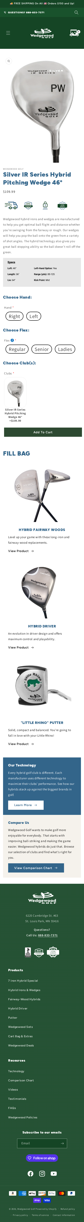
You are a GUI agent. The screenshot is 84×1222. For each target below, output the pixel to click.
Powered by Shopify (46, 1208)
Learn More (23, 805)
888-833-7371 (48, 935)
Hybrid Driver (18, 1008)
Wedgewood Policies (23, 1117)
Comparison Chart (21, 1080)
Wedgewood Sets (20, 1027)
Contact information (64, 1215)
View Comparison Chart (33, 868)
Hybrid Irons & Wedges (24, 990)
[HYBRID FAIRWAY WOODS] (42, 492)
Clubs (8, 373)
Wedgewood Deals (21, 1045)
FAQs (12, 1108)
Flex (7, 340)
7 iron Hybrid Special (23, 980)
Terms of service (40, 1215)
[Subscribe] (62, 1143)
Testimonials (17, 1099)
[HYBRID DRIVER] (42, 589)
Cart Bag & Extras (20, 1036)
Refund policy (68, 1208)
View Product (18, 551)
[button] (76, 12)
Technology (16, 1071)
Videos (13, 1089)
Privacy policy (20, 1215)
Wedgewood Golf (26, 1208)
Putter (12, 1017)
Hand (7, 307)
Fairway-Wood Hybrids (24, 999)
